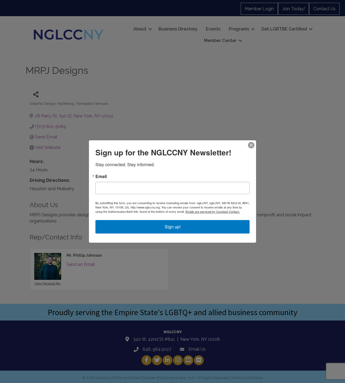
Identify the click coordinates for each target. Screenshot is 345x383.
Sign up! (173, 227)
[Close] (251, 145)
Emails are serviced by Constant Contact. (212, 211)
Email (101, 176)
